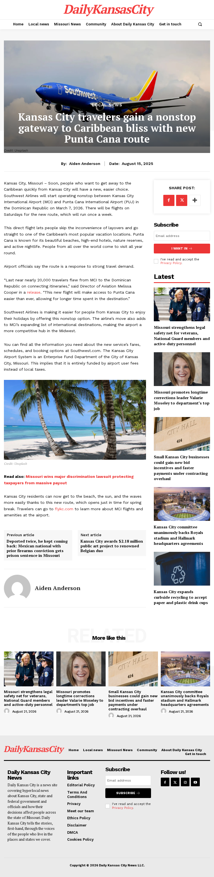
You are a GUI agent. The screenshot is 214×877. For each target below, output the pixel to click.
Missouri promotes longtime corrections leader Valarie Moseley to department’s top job (182, 400)
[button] (199, 24)
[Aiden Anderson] (17, 588)
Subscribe (125, 793)
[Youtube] (195, 782)
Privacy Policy (170, 263)
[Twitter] (181, 200)
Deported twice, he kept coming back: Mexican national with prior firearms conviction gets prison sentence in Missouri (37, 548)
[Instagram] (185, 782)
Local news (107, 105)
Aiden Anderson (84, 163)
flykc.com (64, 509)
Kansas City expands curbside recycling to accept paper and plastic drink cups (181, 597)
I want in (179, 248)
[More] (195, 200)
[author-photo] (7, 711)
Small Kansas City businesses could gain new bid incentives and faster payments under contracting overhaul (181, 467)
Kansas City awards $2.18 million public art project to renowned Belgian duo (112, 546)
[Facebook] (168, 200)
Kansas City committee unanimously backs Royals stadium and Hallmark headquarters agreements (178, 535)
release (33, 292)
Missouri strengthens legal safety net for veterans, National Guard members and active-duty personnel (182, 335)
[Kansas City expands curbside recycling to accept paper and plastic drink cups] (182, 569)
